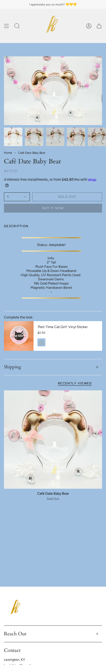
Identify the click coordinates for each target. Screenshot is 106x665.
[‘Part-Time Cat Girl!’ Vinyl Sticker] (19, 336)
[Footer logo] (16, 608)
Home (8, 153)
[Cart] (99, 26)
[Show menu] (6, 26)
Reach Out (15, 633)
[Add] (41, 342)
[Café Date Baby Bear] (53, 439)
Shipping (12, 367)
